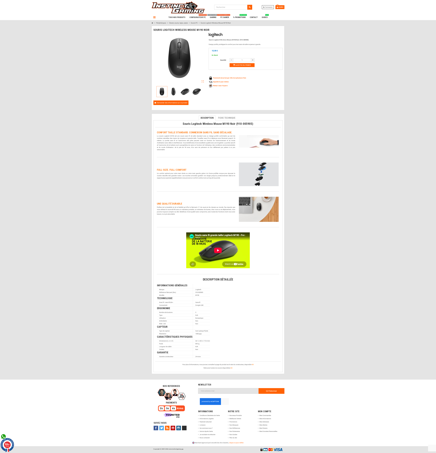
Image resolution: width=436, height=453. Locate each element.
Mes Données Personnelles (268, 431)
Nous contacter (205, 438)
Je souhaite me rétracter (207, 434)
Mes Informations (265, 418)
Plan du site (233, 438)
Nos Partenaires (234, 431)
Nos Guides (233, 434)
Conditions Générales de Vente (210, 415)
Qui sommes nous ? (206, 428)
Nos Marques (233, 425)
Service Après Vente (206, 431)
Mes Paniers (263, 428)
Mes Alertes (263, 425)
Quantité (223, 60)
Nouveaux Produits (235, 415)
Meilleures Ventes (235, 418)
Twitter (161, 428)
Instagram (178, 428)
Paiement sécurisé (206, 422)
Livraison (203, 425)
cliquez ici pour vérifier (236, 443)
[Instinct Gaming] (178, 7)
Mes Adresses (264, 422)
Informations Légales (207, 418)
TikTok (184, 428)
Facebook (156, 428)
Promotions (233, 422)
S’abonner (272, 391)
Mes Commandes (265, 415)
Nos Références (234, 428)
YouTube (173, 428)
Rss (167, 428)
